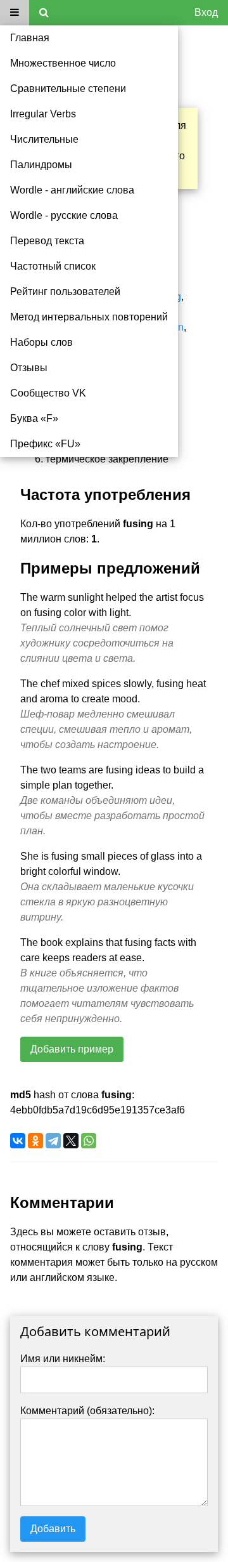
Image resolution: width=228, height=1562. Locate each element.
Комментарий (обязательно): (87, 1410)
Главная (29, 37)
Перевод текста (47, 240)
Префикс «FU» (45, 443)
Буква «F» (34, 418)
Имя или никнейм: (62, 1358)
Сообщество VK (48, 393)
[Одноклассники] (35, 1140)
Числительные (44, 139)
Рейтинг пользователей (65, 291)
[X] (71, 1140)
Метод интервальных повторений (89, 317)
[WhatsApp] (88, 1140)
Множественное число (63, 63)
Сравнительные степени (68, 88)
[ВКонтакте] (17, 1140)
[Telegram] (53, 1140)
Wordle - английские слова (72, 190)
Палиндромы (41, 164)
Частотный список (53, 266)
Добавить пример (71, 1049)
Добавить (52, 1528)
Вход (206, 12)
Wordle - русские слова (64, 215)
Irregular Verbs (43, 113)
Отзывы (29, 367)
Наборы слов (41, 342)
